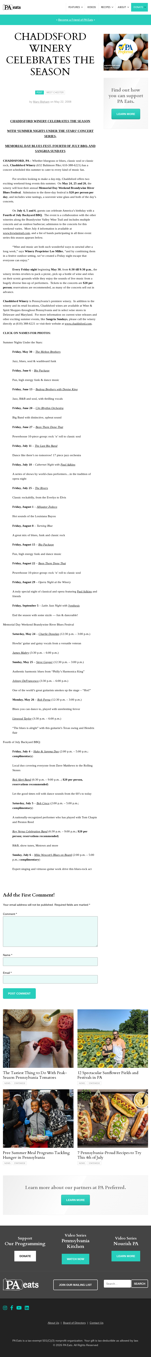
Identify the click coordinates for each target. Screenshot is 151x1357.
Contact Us (96, 1322)
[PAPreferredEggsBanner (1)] (126, 69)
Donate (138, 7)
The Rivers (41, 488)
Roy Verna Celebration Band (30, 831)
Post (39, 92)
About (122, 7)
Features (74, 7)
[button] (82, 7)
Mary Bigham (41, 101)
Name (7, 955)
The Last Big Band (46, 445)
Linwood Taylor (22, 718)
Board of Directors (74, 1322)
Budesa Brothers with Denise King (57, 389)
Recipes (106, 7)
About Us (53, 1322)
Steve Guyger (44, 662)
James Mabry (20, 652)
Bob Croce (43, 803)
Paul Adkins (68, 464)
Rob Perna (44, 699)
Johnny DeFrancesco (25, 680)
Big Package (42, 370)
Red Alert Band (21, 779)
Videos (91, 7)
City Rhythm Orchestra (50, 408)
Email (7, 972)
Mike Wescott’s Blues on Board (53, 854)
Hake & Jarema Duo (46, 751)
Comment (10, 913)
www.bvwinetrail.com (16, 233)
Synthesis (74, 605)
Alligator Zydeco (47, 506)
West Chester (55, 92)
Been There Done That (49, 427)
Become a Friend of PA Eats (75, 19)
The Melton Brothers (48, 351)
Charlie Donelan (49, 633)
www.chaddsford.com (78, 323)
